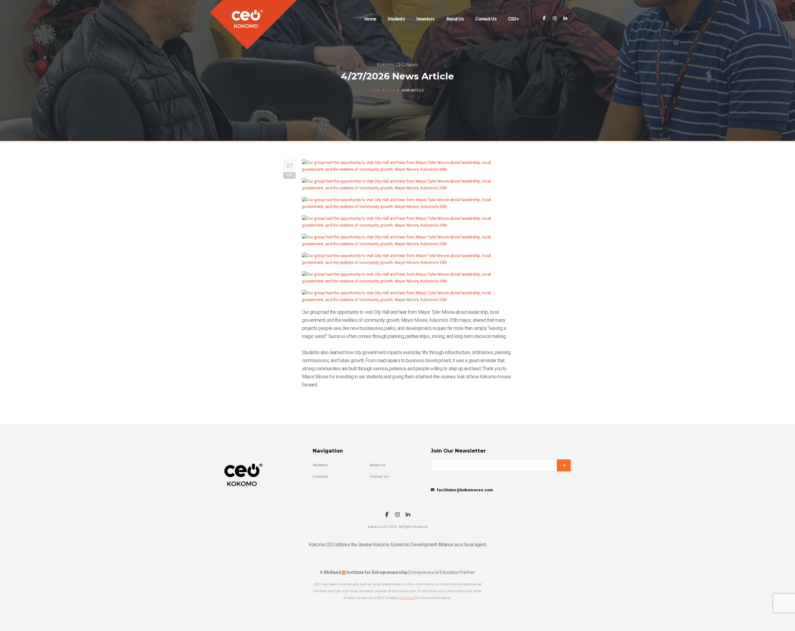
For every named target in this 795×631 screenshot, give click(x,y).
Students (396, 18)
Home (370, 18)
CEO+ (513, 18)
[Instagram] (555, 18)
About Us (455, 18)
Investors (425, 18)
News (391, 90)
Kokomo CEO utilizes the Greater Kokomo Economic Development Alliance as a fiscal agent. (397, 545)
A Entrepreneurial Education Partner (397, 572)
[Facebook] (544, 18)
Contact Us (486, 18)
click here (407, 598)
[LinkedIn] (565, 18)
